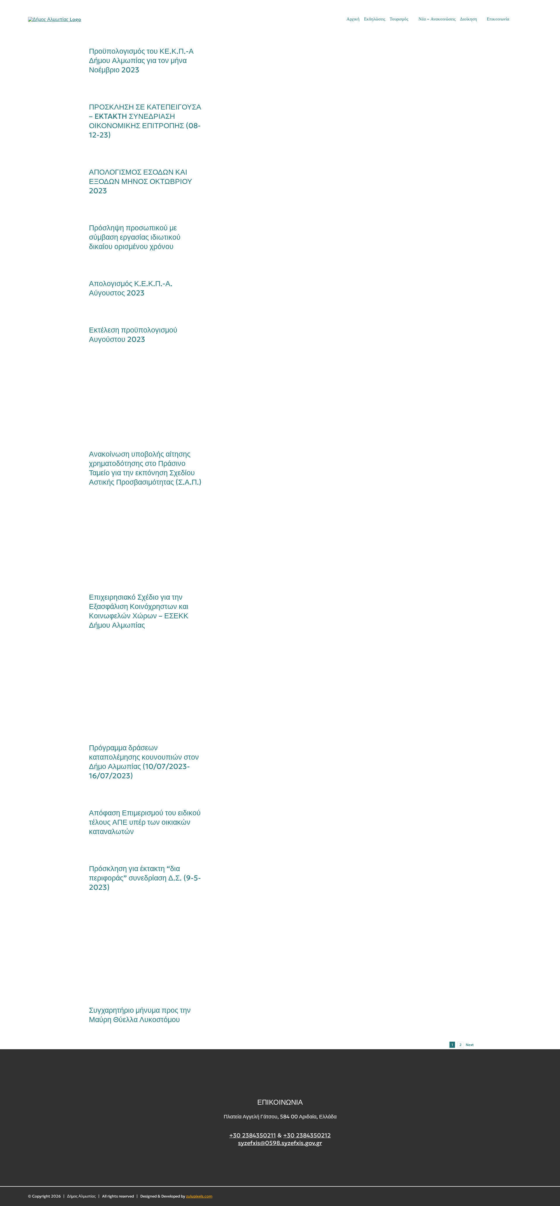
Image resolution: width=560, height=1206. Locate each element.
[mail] (520, 19)
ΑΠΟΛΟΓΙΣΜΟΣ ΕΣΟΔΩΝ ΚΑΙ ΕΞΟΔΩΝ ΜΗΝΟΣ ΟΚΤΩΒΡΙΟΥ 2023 (140, 181)
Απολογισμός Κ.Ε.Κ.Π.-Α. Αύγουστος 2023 (130, 288)
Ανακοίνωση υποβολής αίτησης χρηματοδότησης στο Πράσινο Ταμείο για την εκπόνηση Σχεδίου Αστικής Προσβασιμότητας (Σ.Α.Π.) (136, 402)
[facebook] (280, 1165)
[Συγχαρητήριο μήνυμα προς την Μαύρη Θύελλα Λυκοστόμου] (146, 954)
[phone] (530, 19)
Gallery (155, 402)
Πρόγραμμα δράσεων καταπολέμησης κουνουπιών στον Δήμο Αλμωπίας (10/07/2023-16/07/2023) (136, 691)
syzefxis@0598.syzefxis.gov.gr (280, 1143)
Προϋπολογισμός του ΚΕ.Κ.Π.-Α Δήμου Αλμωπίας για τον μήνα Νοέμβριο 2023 (141, 60)
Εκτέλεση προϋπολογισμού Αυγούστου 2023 (133, 335)
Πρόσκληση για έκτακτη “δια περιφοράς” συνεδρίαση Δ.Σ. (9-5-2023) (145, 878)
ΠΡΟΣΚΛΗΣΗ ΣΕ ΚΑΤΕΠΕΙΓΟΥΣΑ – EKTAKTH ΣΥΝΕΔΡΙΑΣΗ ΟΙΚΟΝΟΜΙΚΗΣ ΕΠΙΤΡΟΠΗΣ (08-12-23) (145, 121)
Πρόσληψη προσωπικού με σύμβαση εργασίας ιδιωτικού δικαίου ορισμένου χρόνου (135, 237)
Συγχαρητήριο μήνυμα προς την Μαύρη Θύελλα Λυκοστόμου (136, 954)
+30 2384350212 (307, 1135)
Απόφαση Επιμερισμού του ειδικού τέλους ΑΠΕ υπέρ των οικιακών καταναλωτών (145, 822)
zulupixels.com (199, 1196)
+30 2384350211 (252, 1135)
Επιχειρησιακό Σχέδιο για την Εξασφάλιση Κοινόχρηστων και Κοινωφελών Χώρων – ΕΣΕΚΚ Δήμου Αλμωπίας (136, 545)
